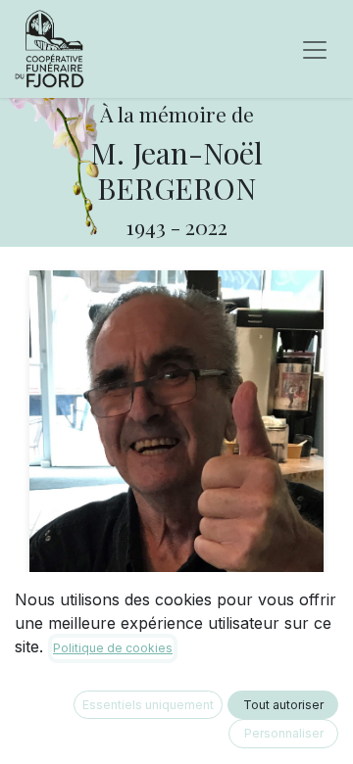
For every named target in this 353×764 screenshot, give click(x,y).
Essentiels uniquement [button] (148, 704)
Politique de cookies (113, 648)
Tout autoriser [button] (283, 704)
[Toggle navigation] (314, 48)
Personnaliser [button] (284, 733)
